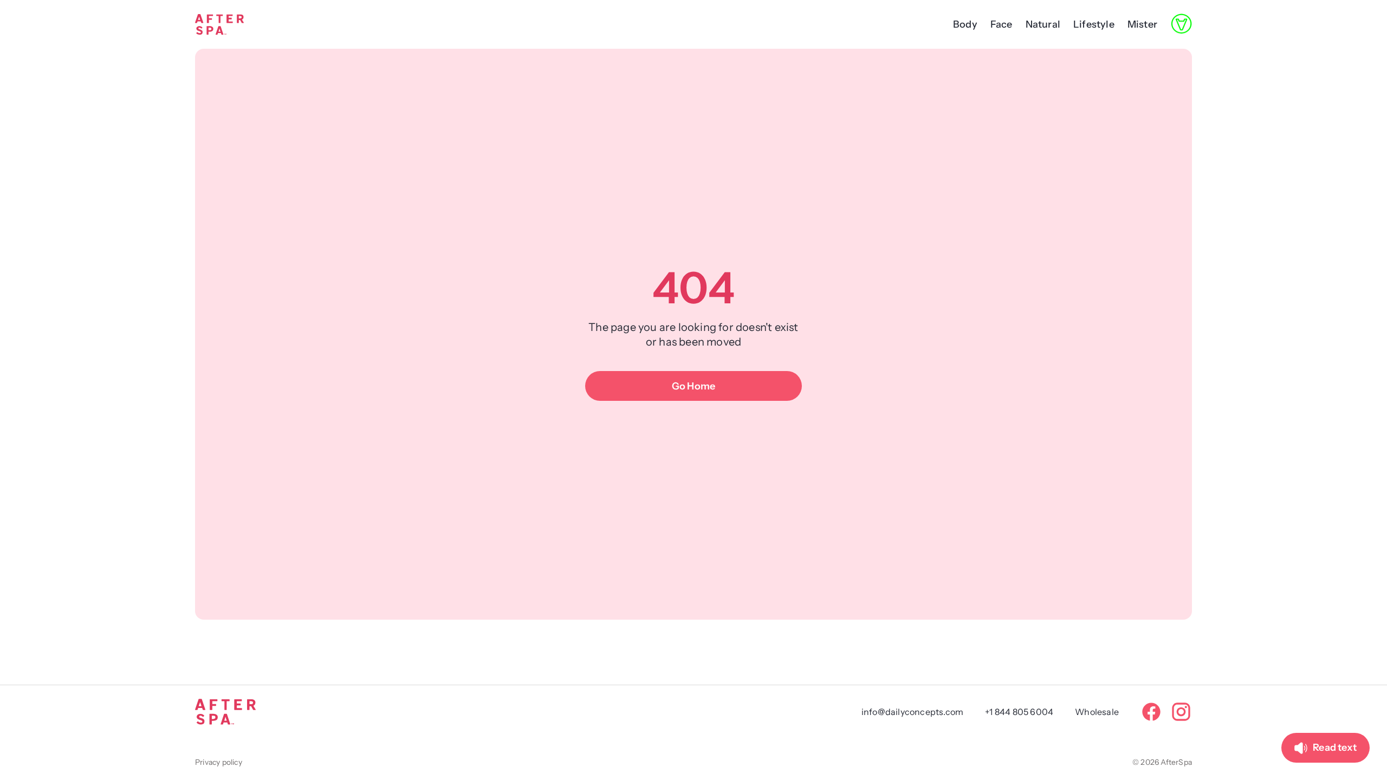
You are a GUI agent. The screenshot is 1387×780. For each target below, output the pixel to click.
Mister (1142, 24)
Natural (1043, 24)
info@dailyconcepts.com (912, 711)
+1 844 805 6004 (1019, 711)
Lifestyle (1093, 24)
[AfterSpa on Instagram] (1181, 712)
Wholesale (1097, 711)
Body (965, 24)
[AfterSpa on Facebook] (1151, 712)
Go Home (693, 386)
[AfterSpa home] (219, 24)
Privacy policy (218, 762)
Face (1001, 24)
